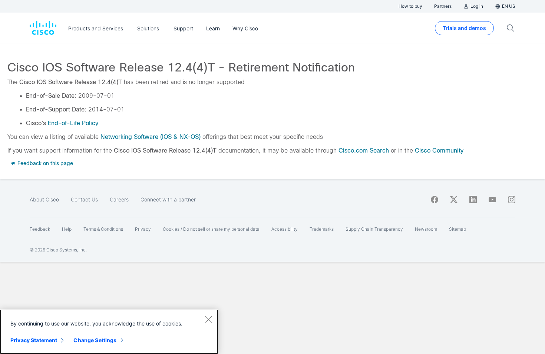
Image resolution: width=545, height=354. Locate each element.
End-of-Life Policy (73, 123)
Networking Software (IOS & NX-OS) (150, 137)
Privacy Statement (33, 340)
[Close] (208, 319)
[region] (109, 332)
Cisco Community (439, 150)
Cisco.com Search (363, 150)
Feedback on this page (44, 163)
